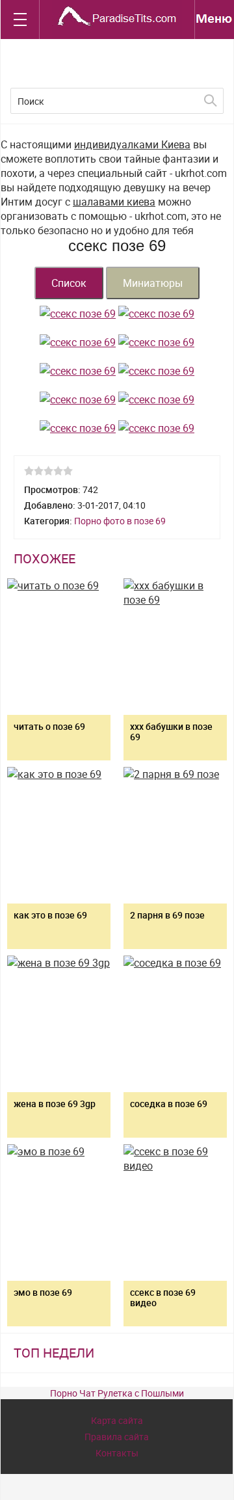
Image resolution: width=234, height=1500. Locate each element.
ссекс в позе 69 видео (163, 1297)
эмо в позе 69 (43, 1292)
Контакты (117, 1453)
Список (68, 283)
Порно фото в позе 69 (120, 521)
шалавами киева (114, 201)
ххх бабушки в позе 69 (171, 731)
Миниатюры (153, 283)
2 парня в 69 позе (167, 915)
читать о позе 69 (49, 726)
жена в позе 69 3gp (55, 1103)
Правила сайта (116, 1436)
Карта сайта (117, 1420)
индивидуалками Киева (132, 144)
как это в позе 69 (50, 915)
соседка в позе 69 (168, 1103)
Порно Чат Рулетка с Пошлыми (117, 1393)
